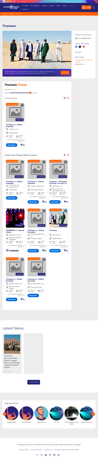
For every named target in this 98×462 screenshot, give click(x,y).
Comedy (44, 5)
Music (9, 1)
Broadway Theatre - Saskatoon (15, 238)
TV (18, 1)
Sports (52, 5)
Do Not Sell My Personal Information (66, 450)
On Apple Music (85, 38)
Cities (58, 5)
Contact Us (48, 450)
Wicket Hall (13, 190)
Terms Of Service (36, 450)
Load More (33, 382)
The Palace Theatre (37, 190)
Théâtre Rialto (57, 238)
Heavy (23, 1)
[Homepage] (12, 7)
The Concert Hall (36, 287)
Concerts (25, 5)
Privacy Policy (24, 450)
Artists (71, 5)
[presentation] (4, 414)
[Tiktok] (61, 455)
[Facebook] (39, 455)
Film (14, 1)
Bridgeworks (13, 133)
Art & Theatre (35, 5)
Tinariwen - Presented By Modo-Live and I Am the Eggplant (58, 183)
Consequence (3, 1)
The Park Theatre (36, 238)
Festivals (25, 9)
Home (5, 13)
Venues (64, 5)
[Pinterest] (52, 455)
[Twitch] (57, 455)
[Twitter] (44, 455)
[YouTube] (48, 455)
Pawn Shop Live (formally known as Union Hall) (58, 190)
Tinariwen (53, 230)
